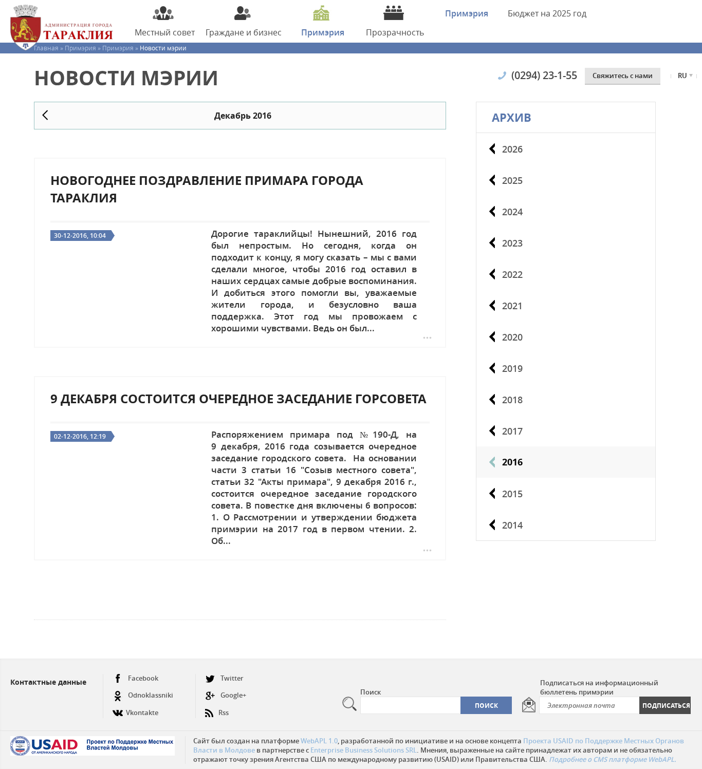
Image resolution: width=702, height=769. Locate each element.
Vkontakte (142, 712)
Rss (223, 712)
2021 (512, 305)
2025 (512, 180)
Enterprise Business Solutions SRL (363, 750)
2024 (512, 211)
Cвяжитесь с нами (623, 75)
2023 (512, 243)
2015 (512, 493)
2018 (512, 399)
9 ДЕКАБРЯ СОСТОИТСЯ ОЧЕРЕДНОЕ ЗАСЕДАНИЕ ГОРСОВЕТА (238, 398)
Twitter (232, 678)
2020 (512, 337)
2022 (512, 274)
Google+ (233, 695)
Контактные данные (48, 682)
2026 (512, 149)
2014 (512, 525)
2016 (512, 462)
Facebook (143, 678)
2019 (512, 368)
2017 (512, 431)
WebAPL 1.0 (319, 740)
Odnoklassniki (150, 695)
